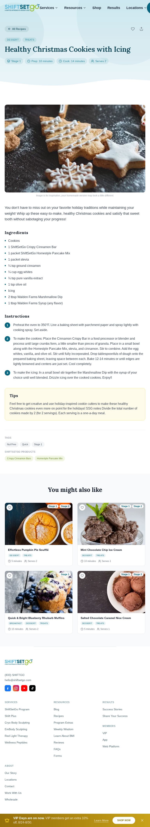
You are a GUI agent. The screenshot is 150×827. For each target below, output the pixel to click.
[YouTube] (24, 688)
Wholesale (11, 799)
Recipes (59, 716)
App (105, 739)
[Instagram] (16, 688)
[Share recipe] (141, 29)
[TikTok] (32, 688)
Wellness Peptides (16, 742)
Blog (56, 709)
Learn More (101, 820)
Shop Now (123, 820)
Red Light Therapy (16, 735)
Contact (9, 786)
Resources (73, 8)
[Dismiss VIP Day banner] (142, 820)
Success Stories (112, 709)
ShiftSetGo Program (17, 709)
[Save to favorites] (133, 29)
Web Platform (111, 746)
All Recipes (19, 28)
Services (47, 8)
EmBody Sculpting (16, 729)
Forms (58, 755)
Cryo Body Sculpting (17, 722)
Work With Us (13, 792)
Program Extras (63, 722)
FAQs (57, 749)
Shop (96, 8)
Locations (134, 8)
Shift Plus (10, 716)
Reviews (59, 742)
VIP (105, 733)
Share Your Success (115, 716)
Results (113, 8)
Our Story (11, 772)
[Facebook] (8, 688)
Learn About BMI (64, 735)
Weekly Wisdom (63, 729)
